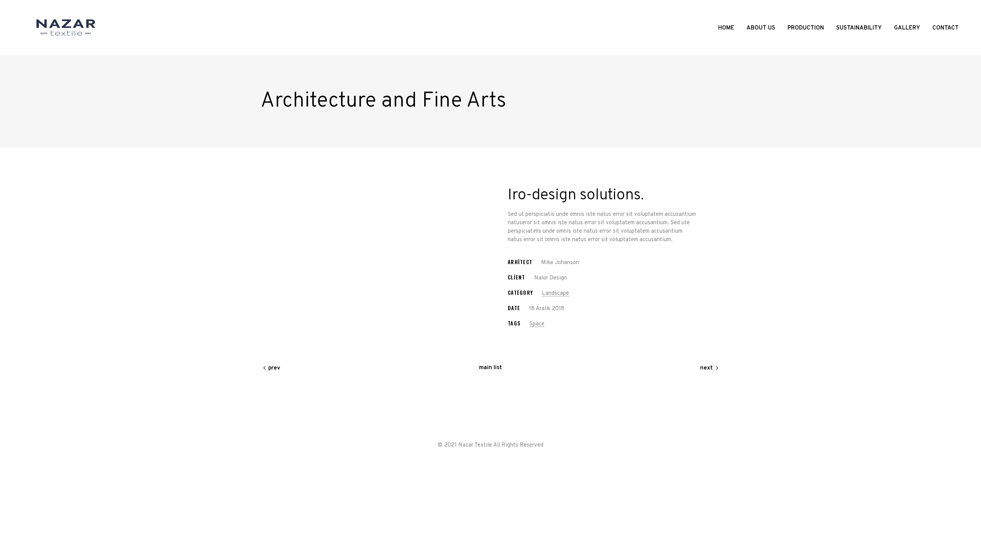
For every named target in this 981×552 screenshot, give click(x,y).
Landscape (555, 293)
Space (537, 324)
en (955, 9)
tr (949, 9)
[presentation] (269, 190)
